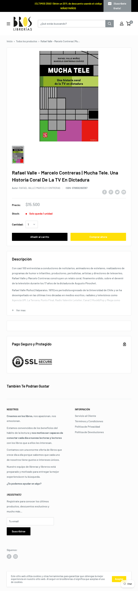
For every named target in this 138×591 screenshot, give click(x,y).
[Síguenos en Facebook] (9, 556)
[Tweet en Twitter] (117, 191)
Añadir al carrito (39, 236)
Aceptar (119, 579)
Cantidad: (18, 224)
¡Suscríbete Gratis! (119, 6)
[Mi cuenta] (121, 23)
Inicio (10, 41)
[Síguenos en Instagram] (15, 556)
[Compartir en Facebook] (104, 191)
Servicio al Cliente (85, 415)
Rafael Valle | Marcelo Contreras (39, 188)
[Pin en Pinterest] (111, 191)
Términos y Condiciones (89, 421)
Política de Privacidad (87, 426)
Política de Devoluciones (89, 432)
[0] (128, 24)
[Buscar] (109, 23)
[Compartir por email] (123, 191)
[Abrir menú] (8, 23)
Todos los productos (26, 41)
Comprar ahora (98, 236)
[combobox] (71, 23)
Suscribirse (18, 531)
